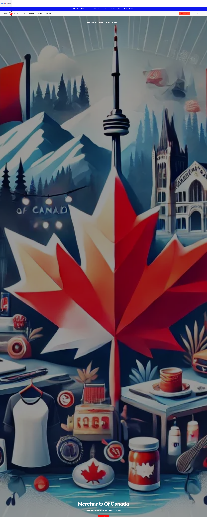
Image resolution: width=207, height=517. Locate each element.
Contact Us (47, 13)
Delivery (39, 13)
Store (24, 13)
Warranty (32, 13)
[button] (11, 13)
